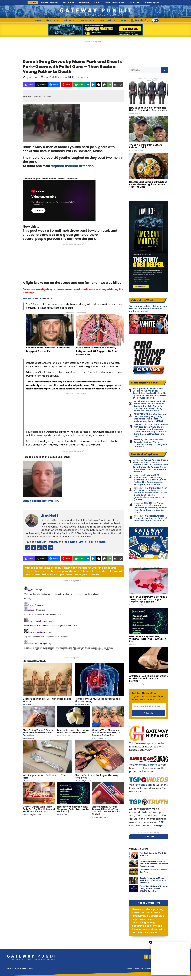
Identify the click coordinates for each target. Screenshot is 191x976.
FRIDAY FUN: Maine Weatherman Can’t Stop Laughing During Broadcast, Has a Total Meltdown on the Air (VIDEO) (150, 417)
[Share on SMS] (109, 84)
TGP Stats (148, 836)
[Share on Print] (120, 84)
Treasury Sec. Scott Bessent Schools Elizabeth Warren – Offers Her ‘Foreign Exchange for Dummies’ (150, 443)
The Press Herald (33, 298)
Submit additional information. (41, 500)
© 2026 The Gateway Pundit (20, 968)
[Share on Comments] (104, 84)
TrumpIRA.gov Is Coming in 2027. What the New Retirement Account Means (154, 863)
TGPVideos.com (143, 784)
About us (139, 968)
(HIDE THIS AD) (101, 42)
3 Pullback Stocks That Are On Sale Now (153, 870)
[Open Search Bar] (146, 20)
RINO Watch (68, 2)
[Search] (164, 70)
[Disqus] (73, 617)
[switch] (155, 20)
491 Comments (79, 77)
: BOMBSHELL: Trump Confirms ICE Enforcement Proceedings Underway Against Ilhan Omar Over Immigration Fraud (150, 508)
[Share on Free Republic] (98, 84)
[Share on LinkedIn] (93, 84)
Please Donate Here (149, 902)
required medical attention (72, 166)
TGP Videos (84, 2)
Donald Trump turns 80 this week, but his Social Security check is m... (153, 880)
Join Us (67, 20)
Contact (149, 968)
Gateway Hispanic (49, 2)
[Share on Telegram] (87, 84)
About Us (50, 20)
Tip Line (32, 2)
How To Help (106, 20)
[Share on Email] (115, 84)
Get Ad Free (134, 2)
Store (96, 2)
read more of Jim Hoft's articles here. (85, 541)
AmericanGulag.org (145, 764)
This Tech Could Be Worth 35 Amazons (153, 854)
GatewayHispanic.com (147, 743)
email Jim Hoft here (46, 541)
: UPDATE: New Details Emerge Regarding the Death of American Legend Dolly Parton (150, 518)
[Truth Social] (146, 957)
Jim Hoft (49, 515)
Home (38, 20)
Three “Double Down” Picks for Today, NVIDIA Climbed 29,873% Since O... (154, 888)
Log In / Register (151, 2)
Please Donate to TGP (114, 2)
